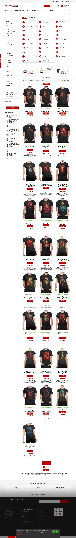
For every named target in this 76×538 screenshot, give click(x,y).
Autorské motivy (10, 69)
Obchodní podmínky (42, 519)
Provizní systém (41, 513)
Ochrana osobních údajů (43, 518)
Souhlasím (55, 531)
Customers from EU (42, 516)
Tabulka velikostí (65, 1)
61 (48, 467)
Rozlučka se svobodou (11, 31)
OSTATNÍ (8, 85)
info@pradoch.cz (10, 513)
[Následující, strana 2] (46, 467)
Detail (30, 113)
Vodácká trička (10, 29)
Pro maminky (9, 44)
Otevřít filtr (46, 83)
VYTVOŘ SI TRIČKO (44, 477)
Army (8, 38)
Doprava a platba (55, 1)
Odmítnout (55, 535)
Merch (7, 88)
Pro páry (8, 40)
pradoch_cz (9, 517)
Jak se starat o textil (26, 519)
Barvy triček (24, 514)
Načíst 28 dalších (46, 463)
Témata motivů (9, 92)
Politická (8, 60)
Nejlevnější (31, 80)
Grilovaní (9, 64)
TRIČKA (7, 25)
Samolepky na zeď (10, 90)
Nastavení (19, 534)
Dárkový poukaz (9, 94)
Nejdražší (37, 80)
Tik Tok (8, 49)
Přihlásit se (64, 501)
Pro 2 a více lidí (10, 55)
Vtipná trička (9, 48)
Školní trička (9, 68)
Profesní (8, 42)
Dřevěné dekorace (10, 96)
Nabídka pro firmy (42, 514)
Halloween (9, 66)
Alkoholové (9, 51)
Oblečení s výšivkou (10, 83)
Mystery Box (9, 59)
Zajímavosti (24, 516)
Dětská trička (9, 33)
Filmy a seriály (10, 28)
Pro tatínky (9, 46)
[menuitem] (7, 10)
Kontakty (40, 511)
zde (42, 532)
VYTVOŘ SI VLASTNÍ (10, 23)
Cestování (9, 62)
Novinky (8, 21)
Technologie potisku (26, 518)
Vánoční (8, 77)
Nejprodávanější (25, 80)
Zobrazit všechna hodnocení (38, 494)
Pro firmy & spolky (25, 523)
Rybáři (8, 37)
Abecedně (42, 80)
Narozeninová (9, 53)
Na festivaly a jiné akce (11, 71)
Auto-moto (9, 75)
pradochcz (9, 515)
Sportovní (9, 57)
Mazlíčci (8, 35)
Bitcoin (8, 73)
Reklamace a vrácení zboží (27, 521)
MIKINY (7, 81)
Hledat (47, 5)
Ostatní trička (9, 79)
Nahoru (46, 470)
